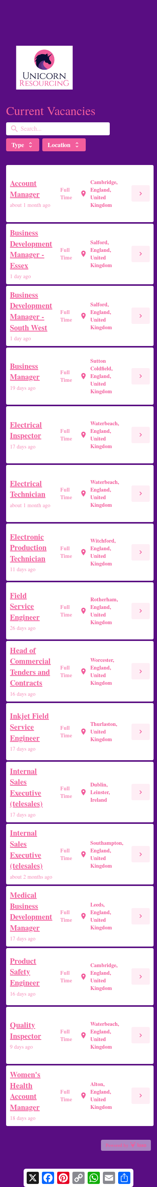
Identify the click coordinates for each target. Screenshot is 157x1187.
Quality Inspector (25, 1030)
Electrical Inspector (26, 430)
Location (64, 144)
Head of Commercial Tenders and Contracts (30, 667)
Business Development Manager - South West (31, 311)
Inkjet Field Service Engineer (29, 727)
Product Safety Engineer (25, 972)
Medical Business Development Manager (31, 911)
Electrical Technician (27, 489)
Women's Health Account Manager (25, 1091)
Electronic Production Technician (28, 548)
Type (22, 144)
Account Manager (25, 189)
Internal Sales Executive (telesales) (26, 787)
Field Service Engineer (25, 606)
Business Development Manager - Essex (31, 249)
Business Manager (25, 372)
